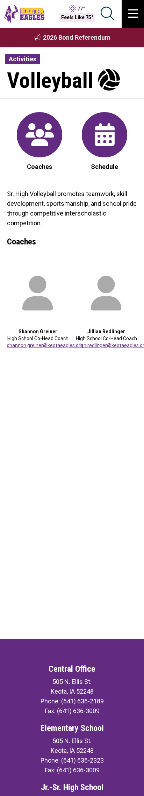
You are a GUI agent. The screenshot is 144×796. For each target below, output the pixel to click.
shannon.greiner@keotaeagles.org (45, 345)
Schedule (104, 166)
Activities (22, 59)
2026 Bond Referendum (76, 37)
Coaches (39, 166)
